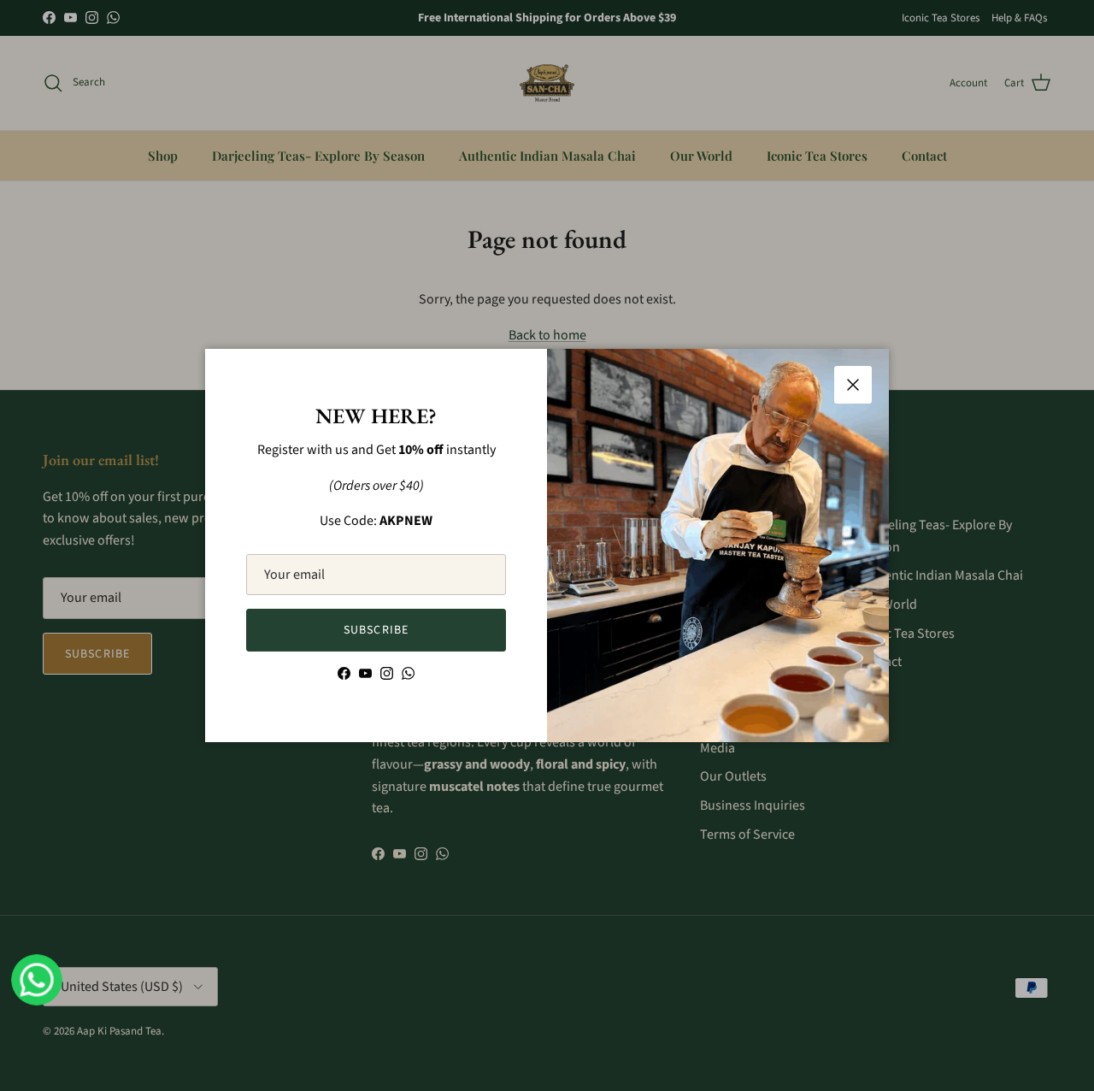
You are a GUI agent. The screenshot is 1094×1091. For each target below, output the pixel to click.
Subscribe (376, 630)
